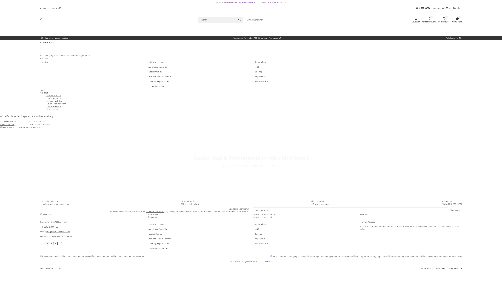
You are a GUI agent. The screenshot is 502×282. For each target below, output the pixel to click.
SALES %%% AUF (223, 2)
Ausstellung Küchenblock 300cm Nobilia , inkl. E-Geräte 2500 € (258, 2)
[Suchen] (240, 19)
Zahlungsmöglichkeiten (159, 81)
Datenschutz (260, 62)
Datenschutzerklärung (155, 211)
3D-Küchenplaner (255, 20)
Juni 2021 (44, 93)
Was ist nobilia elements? (160, 76)
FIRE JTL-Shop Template (452, 268)
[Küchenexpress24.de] (45, 20)
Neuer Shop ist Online (56, 103)
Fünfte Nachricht (53, 98)
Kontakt (43, 8)
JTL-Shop (436, 268)
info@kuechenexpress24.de (58, 231)
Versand (268, 261)
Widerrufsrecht (262, 81)
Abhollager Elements (158, 67)
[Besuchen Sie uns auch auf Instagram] (60, 243)
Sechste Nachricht (54, 101)
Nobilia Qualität (155, 71)
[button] (56, 8)
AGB (257, 67)
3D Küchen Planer (156, 62)
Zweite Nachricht (53, 106)
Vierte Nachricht (53, 95)
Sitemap (258, 71)
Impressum (260, 76)
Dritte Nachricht (53, 109)
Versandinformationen (158, 86)
